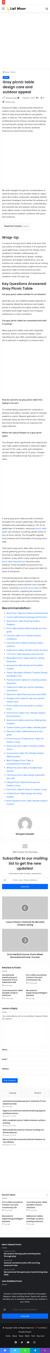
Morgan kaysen (11, 98)
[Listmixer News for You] (16, 8)
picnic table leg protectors (14, 561)
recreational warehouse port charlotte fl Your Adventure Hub (9, 979)
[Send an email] (18, 98)
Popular (12, 1093)
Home (6, 72)
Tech (33, 1336)
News (13, 72)
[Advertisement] (25, 40)
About (14, 1336)
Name (5, 1050)
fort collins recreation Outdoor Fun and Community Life (36, 977)
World (27, 1336)
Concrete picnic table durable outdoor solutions (12, 993)
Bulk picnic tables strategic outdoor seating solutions (35, 1219)
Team (21, 1336)
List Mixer (42, 1328)
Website (5, 1069)
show (26, 226)
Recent (37, 1093)
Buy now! (40, 1336)
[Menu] (3, 9)
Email (5, 1059)
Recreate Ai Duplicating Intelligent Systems (36, 993)
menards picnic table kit (31, 588)
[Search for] (47, 9)
